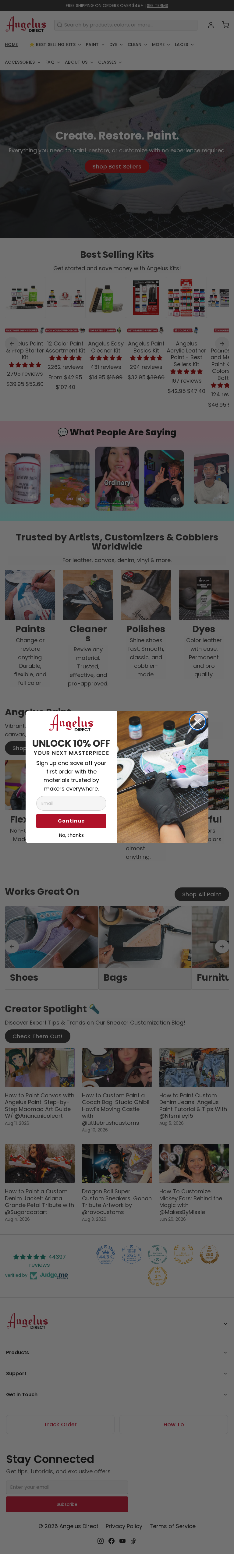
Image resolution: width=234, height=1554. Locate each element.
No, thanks (71, 834)
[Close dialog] (197, 721)
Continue (71, 820)
